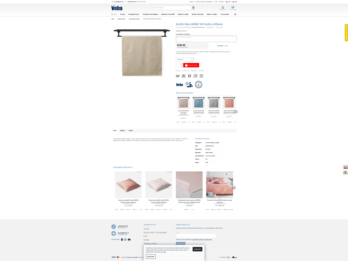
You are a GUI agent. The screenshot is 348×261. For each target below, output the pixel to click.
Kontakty (221, 1)
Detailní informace (181, 31)
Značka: (210, 27)
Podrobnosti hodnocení (198, 27)
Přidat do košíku (192, 65)
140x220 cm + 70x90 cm (216, 209)
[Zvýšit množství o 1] (182, 64)
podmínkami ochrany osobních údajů (202, 240)
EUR (236, 1)
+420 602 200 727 (123, 227)
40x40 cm (116, 209)
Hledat (193, 8)
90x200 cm (186, 209)
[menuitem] (115, 14)
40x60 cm (122, 209)
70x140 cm (183, 122)
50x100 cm (177, 122)
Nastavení (150, 257)
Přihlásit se (180, 243)
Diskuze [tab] (122, 131)
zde (164, 252)
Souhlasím (197, 249)
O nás (216, 1)
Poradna (191, 1)
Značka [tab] (131, 131)
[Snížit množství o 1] (182, 66)
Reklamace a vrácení (150, 243)
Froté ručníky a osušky (212, 143)
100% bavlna (209, 153)
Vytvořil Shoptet (223, 257)
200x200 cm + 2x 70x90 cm (229, 209)
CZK (229, 1)
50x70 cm (128, 209)
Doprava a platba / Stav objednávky (204, 1)
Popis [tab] (115, 131)
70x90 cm (135, 209)
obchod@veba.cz (123, 233)
